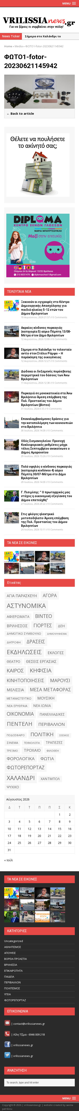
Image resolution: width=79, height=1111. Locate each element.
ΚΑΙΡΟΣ (15, 670)
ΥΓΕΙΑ (7, 994)
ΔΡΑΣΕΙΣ (36, 641)
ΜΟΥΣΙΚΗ (46, 698)
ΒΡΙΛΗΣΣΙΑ (10, 965)
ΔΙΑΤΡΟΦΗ (14, 642)
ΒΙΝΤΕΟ (43, 616)
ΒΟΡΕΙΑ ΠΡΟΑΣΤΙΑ (15, 959)
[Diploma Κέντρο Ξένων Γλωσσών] (38, 245)
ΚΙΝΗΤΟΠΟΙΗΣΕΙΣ (25, 680)
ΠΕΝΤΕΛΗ (19, 724)
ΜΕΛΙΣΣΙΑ (15, 689)
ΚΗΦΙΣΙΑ (40, 670)
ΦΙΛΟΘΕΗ (53, 751)
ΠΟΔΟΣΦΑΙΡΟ (16, 735)
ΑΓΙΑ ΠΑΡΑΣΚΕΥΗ (22, 595)
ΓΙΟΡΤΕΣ (42, 625)
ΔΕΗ (61, 625)
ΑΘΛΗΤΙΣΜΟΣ (12, 947)
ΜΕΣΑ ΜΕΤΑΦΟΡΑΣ (50, 689)
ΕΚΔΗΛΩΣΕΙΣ (24, 652)
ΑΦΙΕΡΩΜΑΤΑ (18, 616)
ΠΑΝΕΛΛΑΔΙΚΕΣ (52, 714)
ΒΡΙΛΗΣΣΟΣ (17, 625)
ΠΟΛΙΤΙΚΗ (42, 734)
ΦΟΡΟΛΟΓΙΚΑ (21, 758)
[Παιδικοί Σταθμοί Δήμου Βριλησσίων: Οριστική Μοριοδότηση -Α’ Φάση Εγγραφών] (42, 920)
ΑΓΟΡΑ (50, 595)
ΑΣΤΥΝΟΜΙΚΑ (26, 605)
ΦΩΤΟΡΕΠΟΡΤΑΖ (25, 767)
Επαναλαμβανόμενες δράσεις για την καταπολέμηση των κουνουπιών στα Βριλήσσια (47, 422)
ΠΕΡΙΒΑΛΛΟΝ (51, 724)
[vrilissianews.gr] (39, 22)
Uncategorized (13, 941)
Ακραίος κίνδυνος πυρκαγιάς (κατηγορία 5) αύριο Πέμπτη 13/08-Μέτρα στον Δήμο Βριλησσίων (46, 331)
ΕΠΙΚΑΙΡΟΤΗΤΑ (13, 971)
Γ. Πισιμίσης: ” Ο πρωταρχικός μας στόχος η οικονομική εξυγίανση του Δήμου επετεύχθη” (46, 496)
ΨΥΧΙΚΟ (13, 787)
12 (29, 829)
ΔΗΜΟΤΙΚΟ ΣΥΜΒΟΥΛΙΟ (24, 633)
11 (19, 829)
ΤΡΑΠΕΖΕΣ (54, 742)
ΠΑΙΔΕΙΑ (9, 977)
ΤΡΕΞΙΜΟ (12, 751)
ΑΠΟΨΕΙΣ (10, 953)
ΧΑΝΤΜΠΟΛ (50, 778)
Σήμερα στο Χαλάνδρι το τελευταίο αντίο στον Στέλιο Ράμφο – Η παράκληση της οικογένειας (46, 353)
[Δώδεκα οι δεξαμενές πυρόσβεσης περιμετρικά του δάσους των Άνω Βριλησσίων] (11, 378)
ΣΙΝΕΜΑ (12, 743)
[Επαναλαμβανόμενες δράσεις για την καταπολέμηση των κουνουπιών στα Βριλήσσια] (11, 426)
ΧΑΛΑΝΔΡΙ (21, 778)
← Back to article (20, 113)
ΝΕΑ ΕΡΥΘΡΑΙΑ (17, 706)
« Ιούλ (8, 860)
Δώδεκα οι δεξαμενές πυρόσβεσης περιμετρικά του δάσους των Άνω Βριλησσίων (46, 375)
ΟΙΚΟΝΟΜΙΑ (20, 714)
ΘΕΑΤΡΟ (13, 661)
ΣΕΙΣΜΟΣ (64, 735)
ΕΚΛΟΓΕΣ (56, 652)
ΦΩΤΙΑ (47, 758)
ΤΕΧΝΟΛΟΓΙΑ (32, 743)
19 (29, 836)
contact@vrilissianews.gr (29, 1024)
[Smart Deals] (38, 165)
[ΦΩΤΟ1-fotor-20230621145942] (39, 106)
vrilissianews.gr (23, 1045)
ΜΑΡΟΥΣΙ (60, 680)
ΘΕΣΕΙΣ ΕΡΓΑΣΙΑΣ (41, 661)
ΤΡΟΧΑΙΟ (32, 750)
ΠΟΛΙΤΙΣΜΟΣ (12, 988)
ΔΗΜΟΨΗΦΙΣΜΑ (57, 633)
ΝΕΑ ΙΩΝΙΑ (42, 705)
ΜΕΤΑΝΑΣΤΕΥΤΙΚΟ (19, 698)
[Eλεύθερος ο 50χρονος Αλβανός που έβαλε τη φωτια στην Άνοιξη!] (57, 920)
